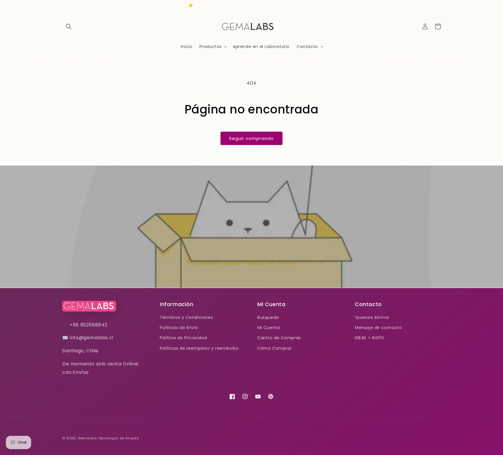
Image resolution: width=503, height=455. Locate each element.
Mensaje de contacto (378, 327)
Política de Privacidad (183, 338)
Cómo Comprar (274, 348)
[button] (68, 26)
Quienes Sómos (372, 317)
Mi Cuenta (268, 327)
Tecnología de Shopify (118, 438)
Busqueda (268, 317)
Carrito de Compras (279, 338)
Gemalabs (87, 438)
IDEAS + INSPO (370, 338)
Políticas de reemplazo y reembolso (199, 348)
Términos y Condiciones (186, 317)
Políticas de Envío (179, 327)
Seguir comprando (251, 138)
